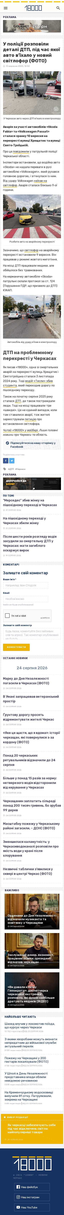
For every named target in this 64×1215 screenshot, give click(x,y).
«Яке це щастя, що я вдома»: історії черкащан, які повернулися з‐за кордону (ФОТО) (31, 737)
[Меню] (6, 8)
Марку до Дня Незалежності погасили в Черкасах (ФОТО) (26, 681)
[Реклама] (32, 26)
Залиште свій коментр (17, 625)
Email (6, 593)
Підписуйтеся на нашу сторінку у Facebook (33, 444)
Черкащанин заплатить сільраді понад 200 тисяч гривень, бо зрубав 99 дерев (32, 805)
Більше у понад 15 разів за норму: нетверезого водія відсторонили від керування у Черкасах (30, 782)
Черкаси (21, 469)
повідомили (21, 151)
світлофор (31, 250)
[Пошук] (57, 8)
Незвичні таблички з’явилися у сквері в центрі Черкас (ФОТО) (28, 871)
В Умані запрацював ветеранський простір (31, 699)
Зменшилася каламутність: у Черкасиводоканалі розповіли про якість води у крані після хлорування (31, 849)
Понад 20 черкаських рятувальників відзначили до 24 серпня (29, 760)
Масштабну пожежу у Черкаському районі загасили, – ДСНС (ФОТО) (31, 826)
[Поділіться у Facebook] (5, 460)
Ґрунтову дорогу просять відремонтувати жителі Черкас (28, 717)
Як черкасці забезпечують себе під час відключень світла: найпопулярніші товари (32, 1128)
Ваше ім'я (9, 579)
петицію (30, 419)
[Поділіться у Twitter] (11, 460)
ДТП (18, 401)
